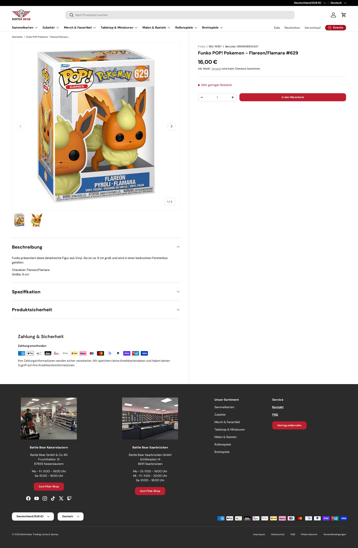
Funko (201, 46)
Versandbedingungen (334, 534)
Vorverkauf (312, 28)
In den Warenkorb (293, 97)
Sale (277, 28)
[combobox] (180, 15)
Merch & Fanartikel (78, 27)
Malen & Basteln (154, 27)
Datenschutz (278, 534)
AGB (293, 534)
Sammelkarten (22, 27)
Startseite (17, 37)
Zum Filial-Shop (49, 486)
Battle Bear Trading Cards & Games (39, 534)
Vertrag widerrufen (289, 425)
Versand (216, 68)
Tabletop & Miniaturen (117, 27)
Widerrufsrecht (309, 534)
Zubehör (49, 27)
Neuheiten (292, 28)
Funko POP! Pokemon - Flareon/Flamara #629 (48, 37)
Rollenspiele (184, 27)
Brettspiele (210, 27)
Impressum (259, 534)
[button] (344, 15)
